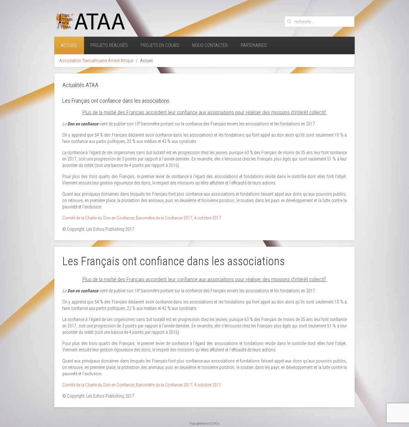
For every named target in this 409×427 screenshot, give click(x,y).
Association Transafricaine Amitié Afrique (96, 60)
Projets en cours (160, 45)
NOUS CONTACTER (210, 45)
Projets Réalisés (109, 45)
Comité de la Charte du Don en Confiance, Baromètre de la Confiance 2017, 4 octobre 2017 (141, 218)
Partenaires (254, 45)
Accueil (69, 45)
